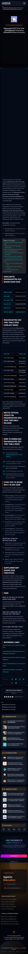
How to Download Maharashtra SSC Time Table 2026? (14, 253)
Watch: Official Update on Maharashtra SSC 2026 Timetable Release (13, 250)
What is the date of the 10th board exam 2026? (15, 264)
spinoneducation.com (17, 947)
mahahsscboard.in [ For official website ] (14, 455)
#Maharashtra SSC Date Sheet (8, 704)
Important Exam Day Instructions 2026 (14, 258)
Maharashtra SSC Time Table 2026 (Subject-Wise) (12, 246)
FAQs (5, 261)
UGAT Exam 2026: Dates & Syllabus (9, 899)
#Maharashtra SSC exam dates (9, 707)
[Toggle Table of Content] (22, 240)
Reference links (8, 271)
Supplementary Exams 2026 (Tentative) (14, 260)
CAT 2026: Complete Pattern (7, 909)
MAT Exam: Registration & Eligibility (8, 906)
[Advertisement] (14, 48)
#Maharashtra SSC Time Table (8, 709)
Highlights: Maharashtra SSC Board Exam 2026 (13, 243)
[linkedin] (14, 829)
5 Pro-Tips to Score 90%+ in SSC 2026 (13, 256)
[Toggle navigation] (24, 3)
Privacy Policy (4, 951)
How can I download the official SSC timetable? (14, 267)
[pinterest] (24, 829)
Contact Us (24, 951)
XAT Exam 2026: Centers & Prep (8, 901)
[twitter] (19, 829)
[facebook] (3, 829)
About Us (18, 951)
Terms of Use (11, 951)
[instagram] (8, 829)
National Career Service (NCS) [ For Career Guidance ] (14, 658)
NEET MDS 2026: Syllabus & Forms (8, 916)
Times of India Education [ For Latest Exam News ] (14, 665)
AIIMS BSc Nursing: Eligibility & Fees (8, 919)
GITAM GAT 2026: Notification (7, 904)
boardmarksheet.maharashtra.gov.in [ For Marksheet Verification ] (14, 652)
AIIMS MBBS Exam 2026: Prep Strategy (9, 921)
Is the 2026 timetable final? (12, 269)
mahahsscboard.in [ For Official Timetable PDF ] (14, 646)
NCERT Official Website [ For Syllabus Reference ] (12, 671)
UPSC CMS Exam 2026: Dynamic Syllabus (10, 923)
